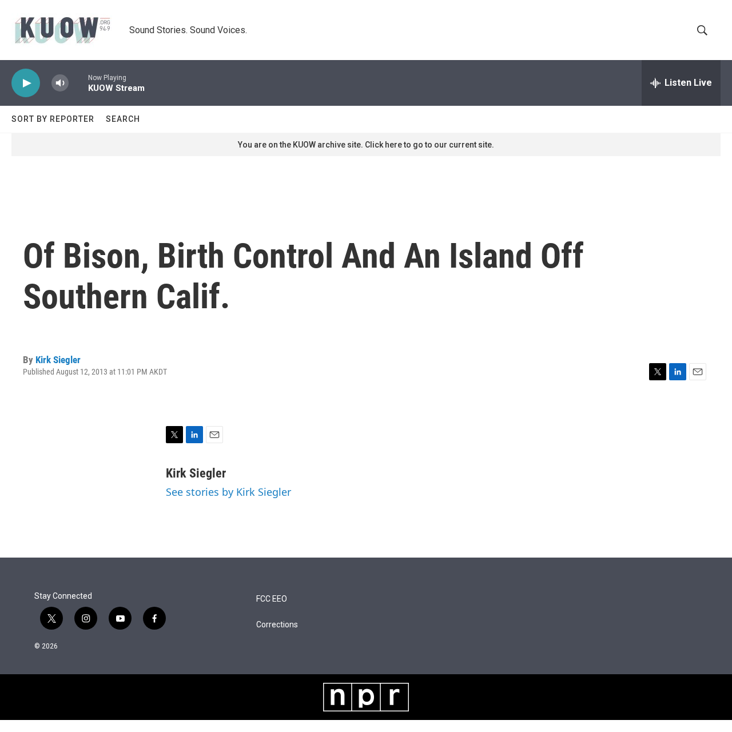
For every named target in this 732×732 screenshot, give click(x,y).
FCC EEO (271, 599)
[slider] (78, 83)
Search (123, 119)
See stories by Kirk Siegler (228, 492)
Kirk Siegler (58, 359)
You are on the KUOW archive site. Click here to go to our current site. (366, 144)
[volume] (60, 83)
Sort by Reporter (52, 119)
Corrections (277, 624)
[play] (26, 83)
